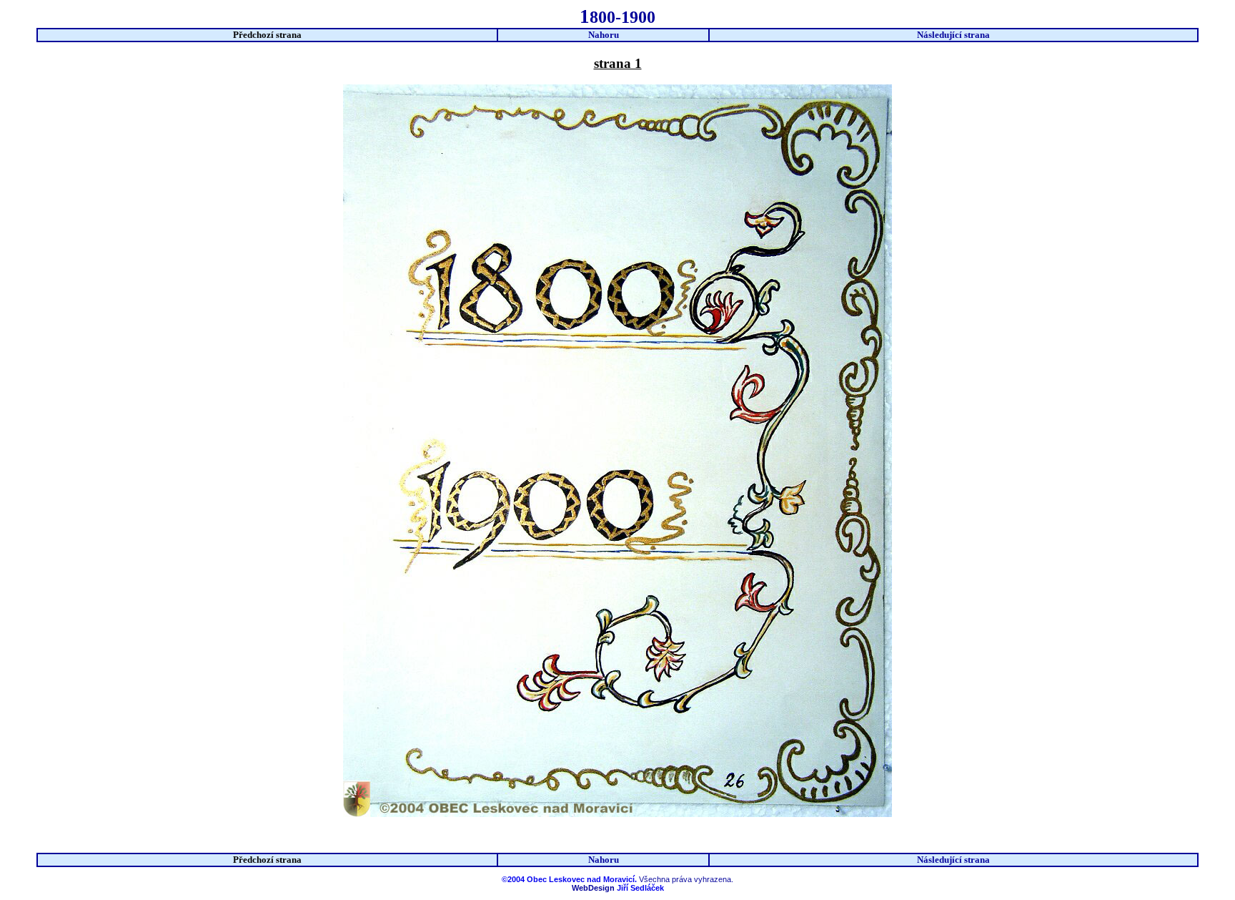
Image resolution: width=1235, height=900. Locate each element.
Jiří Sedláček (640, 888)
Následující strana (953, 34)
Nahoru (603, 34)
